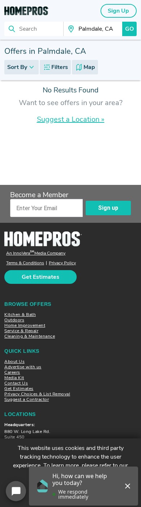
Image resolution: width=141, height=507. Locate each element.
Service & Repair (21, 331)
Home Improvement (24, 325)
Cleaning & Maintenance (29, 336)
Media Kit (14, 378)
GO (129, 29)
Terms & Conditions (25, 263)
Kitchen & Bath (20, 314)
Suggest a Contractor (26, 399)
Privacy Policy (62, 263)
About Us (14, 361)
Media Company (35, 253)
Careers (12, 372)
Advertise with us (23, 367)
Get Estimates (19, 388)
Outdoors (14, 320)
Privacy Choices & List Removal (37, 394)
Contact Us (16, 383)
